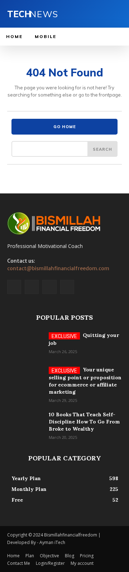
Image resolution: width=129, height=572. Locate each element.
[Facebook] (14, 287)
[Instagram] (32, 287)
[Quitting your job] (25, 344)
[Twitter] (49, 287)
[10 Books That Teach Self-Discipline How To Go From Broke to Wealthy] (25, 423)
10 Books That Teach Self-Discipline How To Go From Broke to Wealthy (84, 421)
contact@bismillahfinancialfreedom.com (58, 268)
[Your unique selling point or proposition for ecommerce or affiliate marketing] (25, 378)
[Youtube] (67, 287)
